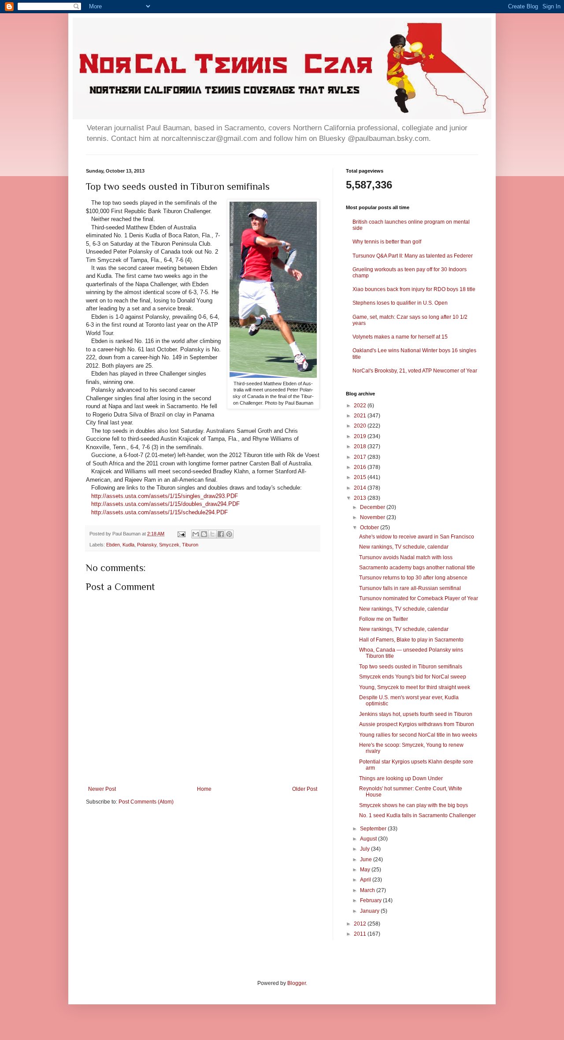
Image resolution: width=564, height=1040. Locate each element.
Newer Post (102, 789)
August (369, 839)
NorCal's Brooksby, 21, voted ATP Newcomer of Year (414, 371)
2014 (360, 488)
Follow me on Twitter (383, 619)
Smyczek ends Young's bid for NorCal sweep (412, 677)
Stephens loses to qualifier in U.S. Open (400, 303)
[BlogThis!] (204, 534)
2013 (360, 498)
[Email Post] (181, 533)
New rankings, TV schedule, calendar (404, 547)
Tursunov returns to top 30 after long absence (413, 578)
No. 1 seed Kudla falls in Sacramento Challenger (417, 815)
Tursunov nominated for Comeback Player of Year (418, 598)
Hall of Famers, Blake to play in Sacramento (411, 640)
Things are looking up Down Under (401, 778)
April (366, 880)
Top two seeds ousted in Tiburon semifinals (410, 667)
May (365, 870)
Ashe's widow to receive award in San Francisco (416, 537)
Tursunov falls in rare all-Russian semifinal (410, 588)
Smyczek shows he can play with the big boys (413, 805)
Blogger (296, 983)
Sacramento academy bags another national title (417, 567)
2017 (360, 457)
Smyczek (169, 544)
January (370, 911)
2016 (360, 467)
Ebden (113, 544)
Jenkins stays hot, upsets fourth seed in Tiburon (415, 714)
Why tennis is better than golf (386, 242)
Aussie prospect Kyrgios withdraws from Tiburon (416, 724)
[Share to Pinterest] (229, 534)
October (370, 527)
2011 (360, 934)
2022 (360, 405)
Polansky (146, 544)
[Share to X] (212, 534)
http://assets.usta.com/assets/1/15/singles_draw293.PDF (164, 496)
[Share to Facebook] (220, 534)
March (368, 890)
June (366, 859)
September (374, 829)
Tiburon (190, 544)
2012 (360, 924)
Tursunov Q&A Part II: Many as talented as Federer (412, 256)
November (373, 517)
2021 (360, 416)
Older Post (304, 789)
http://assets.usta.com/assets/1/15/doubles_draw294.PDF (165, 504)
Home (204, 789)
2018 (360, 446)
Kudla (128, 544)
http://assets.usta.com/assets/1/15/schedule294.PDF (159, 512)
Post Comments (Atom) (146, 802)
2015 (360, 477)
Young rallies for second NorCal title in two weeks (418, 735)
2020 (360, 426)
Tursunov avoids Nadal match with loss (406, 557)
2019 (360, 436)
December (373, 507)
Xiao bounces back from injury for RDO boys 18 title (413, 289)
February (371, 900)
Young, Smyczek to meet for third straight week (414, 687)
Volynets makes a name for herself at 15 (400, 337)
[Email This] (195, 534)
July (365, 849)
